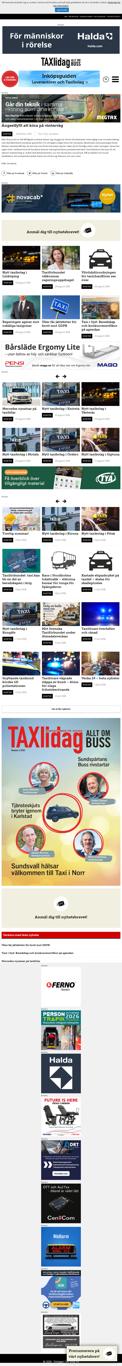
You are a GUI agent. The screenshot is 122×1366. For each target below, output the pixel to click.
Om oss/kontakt (100, 17)
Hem (65, 17)
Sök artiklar (73, 17)
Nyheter (7, 133)
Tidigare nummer (85, 17)
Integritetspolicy (113, 17)
